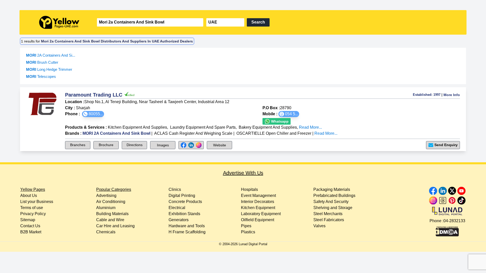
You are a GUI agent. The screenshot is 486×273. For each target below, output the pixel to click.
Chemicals (105, 232)
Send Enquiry (446, 145)
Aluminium (105, 208)
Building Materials (112, 214)
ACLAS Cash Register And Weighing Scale (193, 133)
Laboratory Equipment (261, 214)
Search (258, 22)
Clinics (175, 189)
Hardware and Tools (187, 226)
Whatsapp (279, 121)
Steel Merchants (327, 214)
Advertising (106, 195)
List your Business (36, 201)
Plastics (248, 232)
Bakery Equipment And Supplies (268, 127)
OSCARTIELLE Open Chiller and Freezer (273, 133)
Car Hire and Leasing (115, 226)
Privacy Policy (33, 214)
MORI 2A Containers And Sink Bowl (116, 133)
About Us (28, 195)
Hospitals (249, 189)
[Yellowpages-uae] (59, 22)
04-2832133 (454, 221)
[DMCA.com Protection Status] (447, 230)
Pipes (246, 226)
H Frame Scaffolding (187, 232)
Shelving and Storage (332, 208)
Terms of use (31, 208)
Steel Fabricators (328, 220)
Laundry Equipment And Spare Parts (203, 127)
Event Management (258, 195)
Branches (77, 145)
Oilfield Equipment (257, 220)
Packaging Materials (331, 189)
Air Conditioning (110, 201)
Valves (319, 226)
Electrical (177, 208)
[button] (93, 114)
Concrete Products (185, 201)
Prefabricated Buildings (334, 195)
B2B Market (30, 232)
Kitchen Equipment (258, 208)
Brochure (106, 145)
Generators (179, 220)
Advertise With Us (243, 173)
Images (163, 145)
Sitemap (27, 220)
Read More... (310, 127)
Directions (135, 145)
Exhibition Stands (184, 214)
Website (219, 145)
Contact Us (30, 226)
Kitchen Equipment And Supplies (137, 127)
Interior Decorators (257, 201)
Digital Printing (182, 195)
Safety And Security (331, 201)
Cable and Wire (110, 220)
